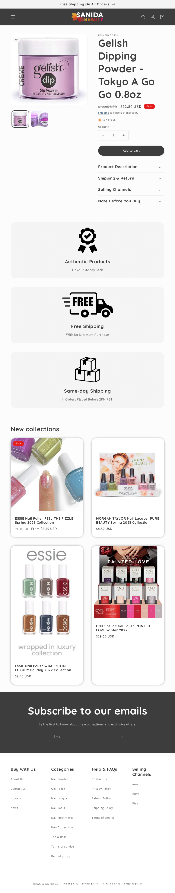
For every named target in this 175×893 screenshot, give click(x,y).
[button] (13, 17)
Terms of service (111, 883)
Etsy (135, 803)
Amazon (138, 784)
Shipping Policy (102, 808)
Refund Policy (101, 798)
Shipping (103, 113)
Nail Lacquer (60, 798)
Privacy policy (90, 883)
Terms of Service (62, 847)
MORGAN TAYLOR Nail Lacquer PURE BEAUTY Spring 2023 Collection (127, 520)
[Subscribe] (121, 737)
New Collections (62, 827)
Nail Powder (59, 779)
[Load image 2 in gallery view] (39, 119)
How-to (16, 798)
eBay (135, 794)
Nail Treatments (62, 818)
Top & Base (59, 837)
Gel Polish (58, 789)
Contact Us (18, 789)
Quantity (103, 127)
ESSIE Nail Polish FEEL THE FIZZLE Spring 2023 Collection (44, 520)
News (14, 808)
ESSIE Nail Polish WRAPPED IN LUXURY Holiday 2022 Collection (43, 668)
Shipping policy (133, 883)
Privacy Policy (101, 789)
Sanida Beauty (50, 884)
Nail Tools (58, 808)
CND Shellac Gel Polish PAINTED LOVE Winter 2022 (123, 628)
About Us (17, 779)
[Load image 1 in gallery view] (20, 119)
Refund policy (60, 856)
